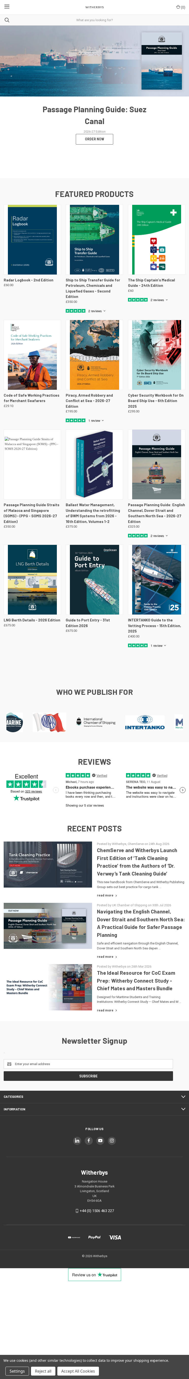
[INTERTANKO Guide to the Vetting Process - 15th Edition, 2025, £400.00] (156, 579)
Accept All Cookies (78, 1371)
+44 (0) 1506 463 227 (97, 1211)
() (182, 7)
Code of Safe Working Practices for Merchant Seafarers (31, 398)
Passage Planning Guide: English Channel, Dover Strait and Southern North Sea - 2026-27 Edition (156, 513)
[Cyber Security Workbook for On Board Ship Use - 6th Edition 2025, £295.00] (156, 355)
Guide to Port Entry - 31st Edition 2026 (88, 623)
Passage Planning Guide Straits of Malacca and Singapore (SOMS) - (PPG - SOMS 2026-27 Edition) (31, 513)
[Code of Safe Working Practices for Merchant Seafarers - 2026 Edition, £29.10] (32, 355)
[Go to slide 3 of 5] (181, 102)
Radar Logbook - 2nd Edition (28, 280)
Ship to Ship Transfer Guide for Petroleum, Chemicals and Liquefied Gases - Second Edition (93, 288)
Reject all (43, 1371)
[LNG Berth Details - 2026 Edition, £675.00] (32, 579)
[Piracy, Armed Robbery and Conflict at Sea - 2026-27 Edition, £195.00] (94, 355)
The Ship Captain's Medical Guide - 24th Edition (151, 283)
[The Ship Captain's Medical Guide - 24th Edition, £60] (156, 239)
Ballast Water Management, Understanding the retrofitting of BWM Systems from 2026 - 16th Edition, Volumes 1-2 (93, 513)
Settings (17, 1371)
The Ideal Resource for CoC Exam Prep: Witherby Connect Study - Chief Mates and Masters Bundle (136, 980)
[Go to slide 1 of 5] (8, 102)
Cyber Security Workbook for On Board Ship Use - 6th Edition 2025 (156, 400)
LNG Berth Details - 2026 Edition (32, 620)
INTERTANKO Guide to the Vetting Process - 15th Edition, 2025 (154, 625)
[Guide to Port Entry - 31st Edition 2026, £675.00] (94, 579)
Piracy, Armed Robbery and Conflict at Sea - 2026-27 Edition (89, 400)
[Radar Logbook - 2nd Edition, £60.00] (32, 239)
